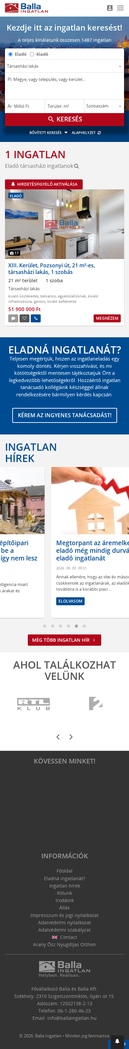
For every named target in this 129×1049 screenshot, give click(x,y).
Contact (68, 937)
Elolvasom (28, 601)
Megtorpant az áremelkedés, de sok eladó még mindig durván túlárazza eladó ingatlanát (68, 550)
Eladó (20, 54)
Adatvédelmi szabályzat (64, 930)
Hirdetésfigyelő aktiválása (46, 184)
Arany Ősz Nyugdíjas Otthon (64, 944)
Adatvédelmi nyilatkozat (64, 922)
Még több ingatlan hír (61, 640)
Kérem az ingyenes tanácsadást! (64, 415)
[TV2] (95, 704)
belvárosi (48, 296)
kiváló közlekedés (23, 296)
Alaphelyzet (84, 132)
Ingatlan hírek (31, 452)
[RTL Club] (34, 704)
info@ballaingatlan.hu (72, 1018)
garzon (39, 301)
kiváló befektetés (61, 301)
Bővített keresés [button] (46, 132)
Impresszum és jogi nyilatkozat (64, 915)
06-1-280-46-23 (74, 1011)
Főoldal (64, 871)
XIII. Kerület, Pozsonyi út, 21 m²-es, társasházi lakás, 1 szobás (51, 268)
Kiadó (42, 54)
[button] (117, 1042)
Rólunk (64, 893)
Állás (64, 907)
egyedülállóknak (72, 296)
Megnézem (107, 318)
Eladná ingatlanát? (64, 878)
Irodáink (65, 900)
